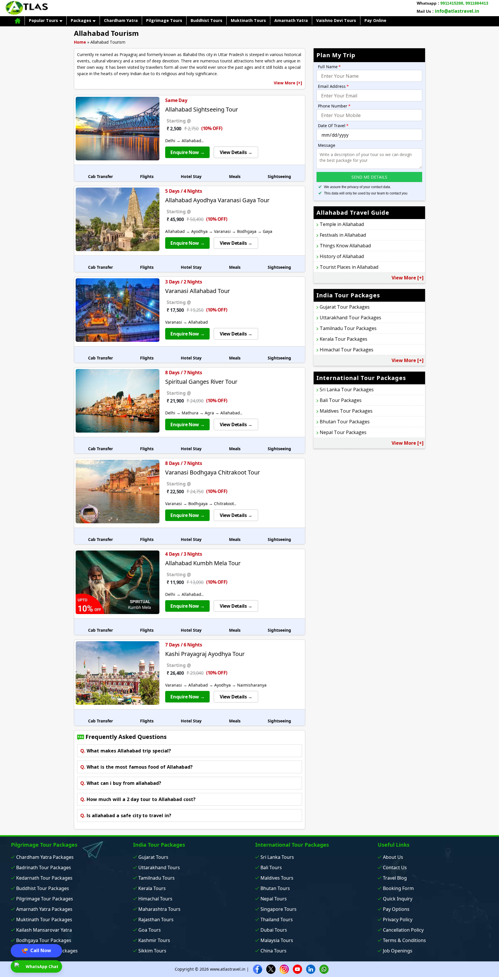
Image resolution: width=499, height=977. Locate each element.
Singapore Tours (278, 909)
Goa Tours (149, 930)
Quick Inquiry (397, 899)
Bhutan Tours (275, 888)
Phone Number (334, 106)
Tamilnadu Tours (156, 878)
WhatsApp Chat (41, 966)
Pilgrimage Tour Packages (44, 899)
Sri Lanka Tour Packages (347, 389)
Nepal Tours (273, 899)
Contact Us (395, 867)
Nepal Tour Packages (343, 432)
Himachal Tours (155, 899)
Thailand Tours (276, 919)
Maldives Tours (276, 878)
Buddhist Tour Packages (42, 888)
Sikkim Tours (152, 951)
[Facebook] (257, 968)
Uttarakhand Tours (159, 867)
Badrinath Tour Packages (43, 867)
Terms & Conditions (404, 940)
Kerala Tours (152, 888)
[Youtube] (297, 968)
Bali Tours (271, 867)
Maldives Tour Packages (346, 411)
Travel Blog (395, 878)
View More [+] (288, 83)
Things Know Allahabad (345, 245)
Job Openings (397, 951)
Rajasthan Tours (156, 919)
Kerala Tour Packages (343, 339)
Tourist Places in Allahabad (349, 267)
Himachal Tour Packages (346, 349)
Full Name (329, 66)
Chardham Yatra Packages (45, 857)
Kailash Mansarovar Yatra (44, 930)
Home (80, 42)
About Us (393, 857)
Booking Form (398, 888)
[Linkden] (310, 968)
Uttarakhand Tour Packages (350, 317)
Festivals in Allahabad (343, 235)
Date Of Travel (333, 125)
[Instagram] (284, 968)
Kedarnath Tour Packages (44, 878)
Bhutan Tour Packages (345, 421)
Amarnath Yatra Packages (44, 909)
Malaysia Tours (276, 940)
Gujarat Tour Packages (345, 307)
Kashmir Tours (154, 940)
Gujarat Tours (153, 857)
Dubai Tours (273, 930)
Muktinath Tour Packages (44, 919)
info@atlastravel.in (457, 11)
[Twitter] (270, 968)
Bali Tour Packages (341, 400)
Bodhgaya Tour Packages (43, 940)
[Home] (18, 20)
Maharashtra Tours (159, 909)
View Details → (236, 152)
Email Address (333, 86)
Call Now (40, 950)
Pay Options (396, 909)
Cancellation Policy (403, 930)
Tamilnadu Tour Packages (348, 328)
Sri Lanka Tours (277, 857)
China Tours (273, 951)
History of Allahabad (342, 256)
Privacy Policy (397, 919)
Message (326, 145)
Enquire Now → (187, 152)
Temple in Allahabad (342, 224)
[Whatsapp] (324, 968)
